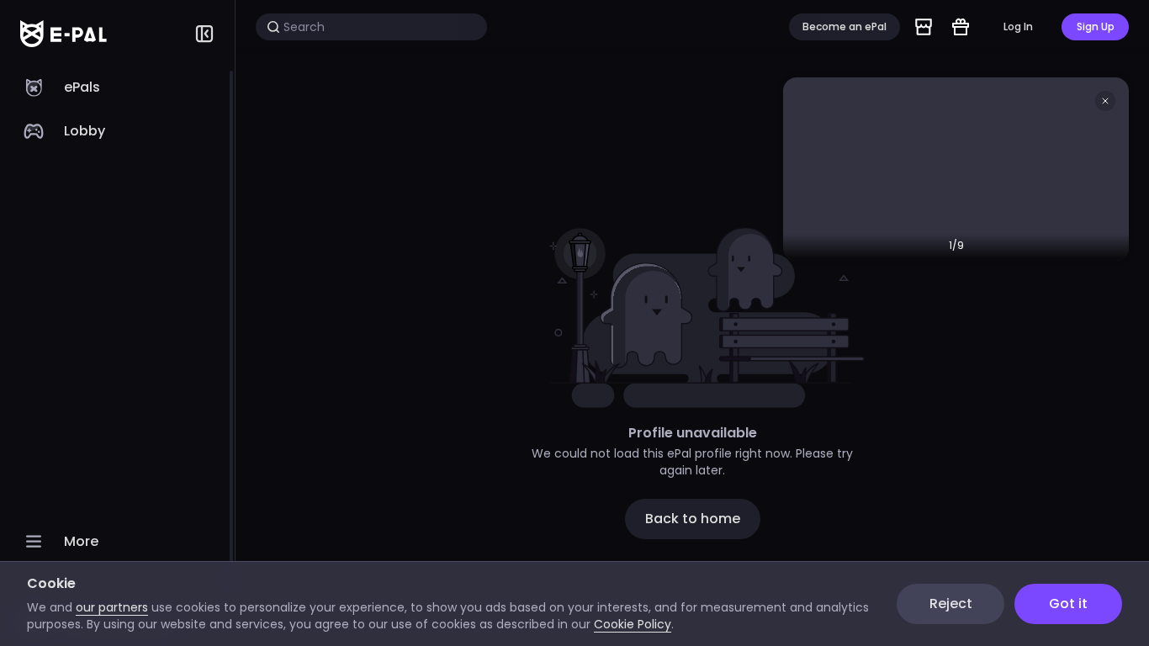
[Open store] (923, 26)
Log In (1018, 26)
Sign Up (1096, 26)
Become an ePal (844, 26)
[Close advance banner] (1105, 101)
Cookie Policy (632, 624)
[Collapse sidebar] (204, 34)
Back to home (692, 518)
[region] (117, 356)
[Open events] (960, 26)
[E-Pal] (63, 33)
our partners (112, 607)
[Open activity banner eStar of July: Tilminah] (956, 169)
